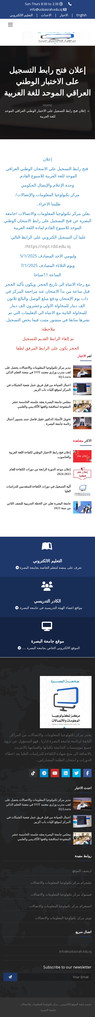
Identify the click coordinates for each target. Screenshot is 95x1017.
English (81, 15)
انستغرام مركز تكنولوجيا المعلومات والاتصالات (60, 906)
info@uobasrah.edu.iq (46, 9)
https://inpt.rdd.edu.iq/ (48, 246)
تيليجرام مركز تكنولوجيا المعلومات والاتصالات (61, 882)
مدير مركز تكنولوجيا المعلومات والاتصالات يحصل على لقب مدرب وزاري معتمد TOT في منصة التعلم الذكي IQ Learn (38, 372)
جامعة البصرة (48, 1010)
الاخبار (64, 15)
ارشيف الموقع (82, 870)
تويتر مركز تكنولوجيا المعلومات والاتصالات (63, 918)
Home (47, 105)
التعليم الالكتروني (21, 15)
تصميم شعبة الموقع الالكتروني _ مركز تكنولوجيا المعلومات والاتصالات (56, 1004)
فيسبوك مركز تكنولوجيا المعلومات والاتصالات (61, 894)
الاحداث (46, 15)
